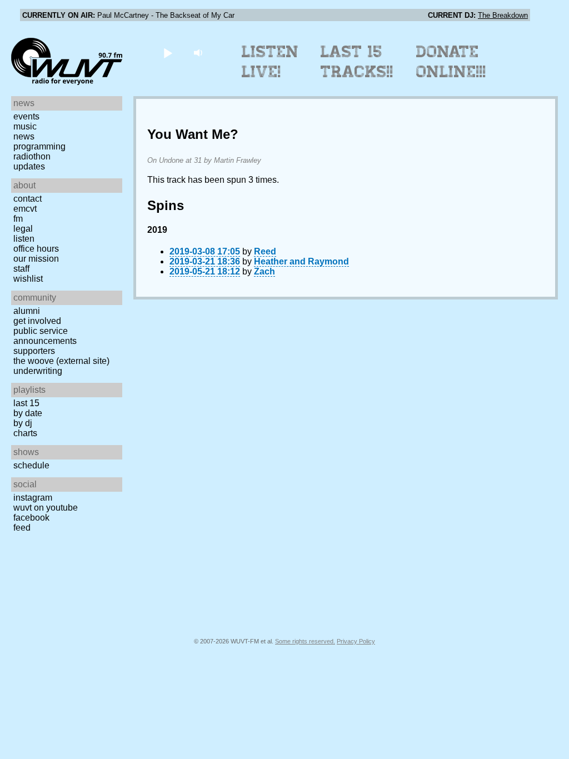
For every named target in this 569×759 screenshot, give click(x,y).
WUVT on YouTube (45, 507)
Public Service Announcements (45, 336)
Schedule (31, 465)
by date (27, 413)
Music (25, 126)
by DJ (22, 423)
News (23, 136)
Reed (265, 251)
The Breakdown (503, 15)
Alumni (26, 311)
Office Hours (36, 248)
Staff (21, 268)
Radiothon (32, 156)
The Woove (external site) (61, 361)
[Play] (167, 52)
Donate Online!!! (451, 62)
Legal (23, 228)
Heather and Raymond (301, 261)
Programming (39, 146)
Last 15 (26, 403)
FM (18, 218)
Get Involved (37, 321)
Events (26, 116)
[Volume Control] (199, 52)
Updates (29, 166)
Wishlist (28, 278)
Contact (27, 198)
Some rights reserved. (305, 641)
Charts (25, 433)
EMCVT (25, 208)
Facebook (31, 517)
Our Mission (36, 258)
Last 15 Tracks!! (357, 62)
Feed (22, 527)
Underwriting (37, 371)
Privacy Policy (356, 641)
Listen (23, 238)
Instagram (32, 497)
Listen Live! (270, 62)
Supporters (34, 351)
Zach (264, 271)
